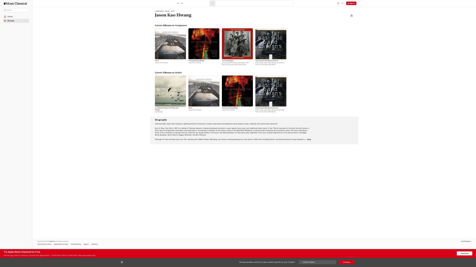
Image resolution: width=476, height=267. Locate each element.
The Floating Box (228, 29)
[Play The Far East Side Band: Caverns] (258, 56)
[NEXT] (182, 3)
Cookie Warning (76, 244)
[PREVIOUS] (178, 3)
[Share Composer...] (351, 15)
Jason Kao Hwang (161, 63)
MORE (309, 139)
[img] (15, 3)
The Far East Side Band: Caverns (268, 29)
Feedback (94, 244)
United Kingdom (466, 241)
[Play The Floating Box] (225, 56)
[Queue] (342, 3)
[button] (16, 16)
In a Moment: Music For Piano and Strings (168, 77)
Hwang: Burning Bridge (197, 29)
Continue (346, 262)
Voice (157, 29)
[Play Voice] (158, 56)
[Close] (122, 262)
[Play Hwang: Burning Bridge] (191, 56)
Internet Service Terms (44, 244)
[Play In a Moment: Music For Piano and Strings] (158, 103)
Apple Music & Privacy (61, 244)
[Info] (338, 3)
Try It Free (465, 253)
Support (86, 244)
